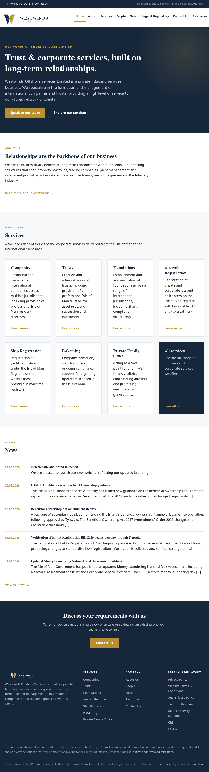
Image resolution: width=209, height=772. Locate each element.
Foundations (92, 693)
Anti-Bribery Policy (181, 697)
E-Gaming (90, 712)
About (92, 16)
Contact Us (181, 16)
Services (106, 16)
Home (80, 16)
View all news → (17, 585)
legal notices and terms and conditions (149, 752)
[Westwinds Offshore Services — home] (26, 17)
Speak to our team (25, 113)
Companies (91, 679)
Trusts (87, 686)
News (134, 16)
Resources (200, 16)
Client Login (148, 764)
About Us (132, 679)
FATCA (172, 729)
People (121, 16)
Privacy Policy (177, 679)
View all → (172, 406)
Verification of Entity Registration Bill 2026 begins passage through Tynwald (86, 537)
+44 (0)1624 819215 (18, 4)
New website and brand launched (54, 466)
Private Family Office (97, 719)
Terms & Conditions (192, 764)
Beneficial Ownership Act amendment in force (64, 508)
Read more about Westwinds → (29, 193)
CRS (170, 722)
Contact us (41, 4)
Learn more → (21, 328)
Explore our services (70, 113)
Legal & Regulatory (155, 16)
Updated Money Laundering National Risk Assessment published (78, 560)
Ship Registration (95, 706)
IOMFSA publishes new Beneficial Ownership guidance (70, 485)
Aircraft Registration (97, 699)
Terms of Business (181, 704)
